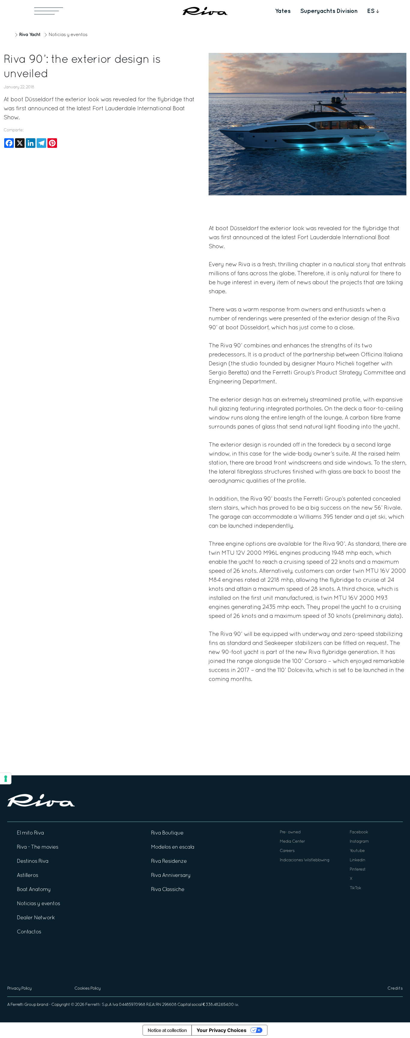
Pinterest (358, 870)
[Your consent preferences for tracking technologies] (5, 778)
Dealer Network (36, 917)
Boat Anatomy (34, 889)
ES (371, 11)
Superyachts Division (328, 11)
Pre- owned (290, 832)
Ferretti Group (23, 1005)
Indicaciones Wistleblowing (304, 860)
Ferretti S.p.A (98, 1005)
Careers (287, 851)
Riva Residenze (169, 861)
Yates (283, 11)
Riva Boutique (167, 833)
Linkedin (357, 860)
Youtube (357, 851)
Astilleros (27, 875)
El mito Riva (30, 833)
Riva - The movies (37, 847)
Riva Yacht (29, 34)
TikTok (355, 888)
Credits (395, 989)
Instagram (359, 842)
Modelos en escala (172, 847)
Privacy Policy (19, 989)
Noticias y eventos (68, 35)
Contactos (29, 932)
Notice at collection (167, 1030)
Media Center (292, 842)
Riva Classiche (167, 889)
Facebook (359, 832)
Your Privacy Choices (221, 1030)
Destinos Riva (32, 861)
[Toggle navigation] (49, 11)
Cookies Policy (87, 989)
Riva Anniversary (171, 875)
